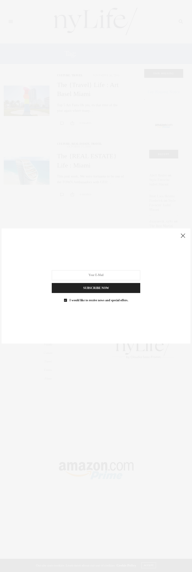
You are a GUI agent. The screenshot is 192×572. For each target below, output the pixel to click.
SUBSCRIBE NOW (96, 288)
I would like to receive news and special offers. (99, 300)
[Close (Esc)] (183, 236)
